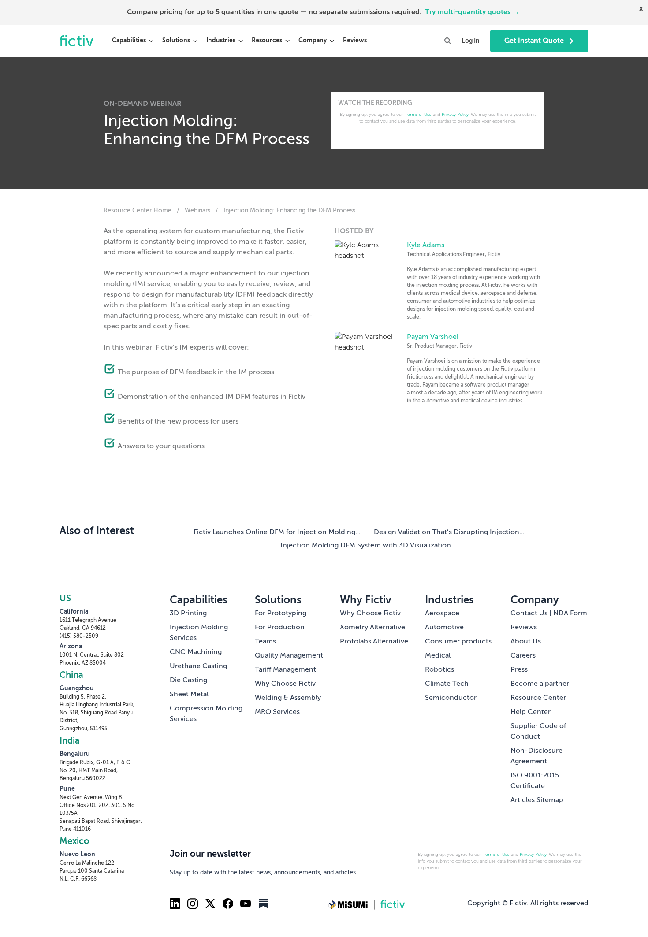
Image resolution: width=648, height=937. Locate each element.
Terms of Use (418, 114)
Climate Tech (447, 684)
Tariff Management (285, 669)
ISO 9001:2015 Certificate (534, 781)
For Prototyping (280, 613)
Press (519, 669)
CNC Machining (196, 652)
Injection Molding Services (199, 633)
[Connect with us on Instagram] (192, 903)
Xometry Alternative (372, 627)
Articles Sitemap (536, 800)
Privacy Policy (455, 114)
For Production (280, 627)
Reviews (355, 40)
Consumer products (458, 641)
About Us (525, 641)
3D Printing (188, 613)
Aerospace (442, 613)
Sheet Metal (189, 694)
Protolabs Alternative (374, 641)
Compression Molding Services (206, 714)
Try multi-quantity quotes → (472, 12)
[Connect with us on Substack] (263, 903)
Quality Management (289, 655)
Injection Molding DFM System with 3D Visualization (365, 545)
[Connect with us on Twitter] (210, 903)
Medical (438, 655)
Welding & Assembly (288, 698)
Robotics (439, 669)
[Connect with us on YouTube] (245, 903)
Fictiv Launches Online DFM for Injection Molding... (277, 532)
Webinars (198, 211)
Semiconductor (451, 698)
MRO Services (277, 712)
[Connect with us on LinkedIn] (175, 903)
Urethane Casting (198, 666)
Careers (523, 655)
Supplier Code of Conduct (538, 731)
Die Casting (188, 680)
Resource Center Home (137, 211)
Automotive (444, 627)
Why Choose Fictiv (285, 684)
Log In (471, 41)
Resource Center (538, 698)
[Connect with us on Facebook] (228, 903)
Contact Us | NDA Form (548, 613)
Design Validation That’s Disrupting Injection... (449, 532)
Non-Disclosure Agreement (536, 756)
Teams (265, 641)
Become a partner (539, 684)
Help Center (530, 712)
